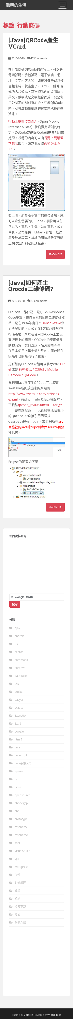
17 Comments (39, 58)
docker (19, 692)
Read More (55, 254)
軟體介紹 (20, 922)
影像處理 (20, 883)
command (21, 660)
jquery (19, 771)
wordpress (21, 867)
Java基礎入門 (23, 763)
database (21, 676)
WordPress (54, 1015)
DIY (17, 684)
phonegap (21, 803)
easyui (19, 700)
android (20, 636)
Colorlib (28, 1015)
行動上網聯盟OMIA (22, 121)
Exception (21, 715)
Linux (18, 787)
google (19, 731)
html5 (18, 739)
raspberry (21, 827)
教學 (17, 890)
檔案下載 (20, 906)
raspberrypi (22, 835)
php (17, 811)
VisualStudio (22, 851)
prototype (21, 819)
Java (17, 747)
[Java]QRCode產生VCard (33, 43)
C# (16, 644)
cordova (20, 668)
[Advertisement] (36, 568)
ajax (17, 628)
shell (17, 843)
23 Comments (39, 301)
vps (17, 859)
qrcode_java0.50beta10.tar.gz (40, 405)
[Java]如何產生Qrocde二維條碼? (30, 286)
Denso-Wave (51, 323)
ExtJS (18, 723)
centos (19, 652)
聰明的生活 (16, 5)
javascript (21, 755)
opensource (22, 795)
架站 (17, 898)
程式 (17, 914)
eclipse (19, 707)
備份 (17, 875)
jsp (16, 779)
